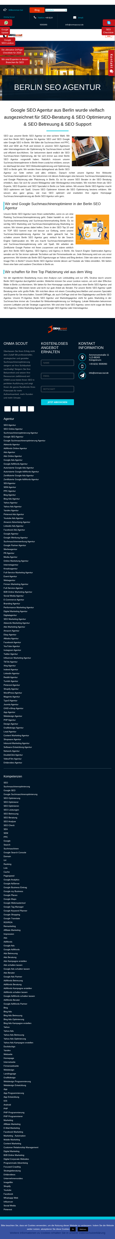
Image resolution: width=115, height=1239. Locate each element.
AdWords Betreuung (13, 980)
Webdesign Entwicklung (15, 1085)
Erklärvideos (9, 1174)
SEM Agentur (10, 487)
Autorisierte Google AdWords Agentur (21, 471)
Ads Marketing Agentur (14, 627)
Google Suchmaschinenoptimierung (20, 794)
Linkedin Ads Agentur (14, 526)
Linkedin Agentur (11, 673)
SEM (6, 833)
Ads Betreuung (11, 953)
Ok (73, 1229)
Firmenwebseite (11, 1066)
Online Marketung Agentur (16, 561)
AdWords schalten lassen (16, 992)
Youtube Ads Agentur (13, 518)
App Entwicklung (11, 1097)
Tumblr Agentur (11, 681)
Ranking (7, 864)
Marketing (8, 1120)
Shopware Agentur (12, 739)
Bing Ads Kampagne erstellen (17, 1023)
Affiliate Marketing (12, 930)
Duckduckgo (9, 1046)
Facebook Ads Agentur (14, 530)
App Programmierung (14, 1093)
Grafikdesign (10, 1077)
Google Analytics (11, 879)
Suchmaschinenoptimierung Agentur (21, 433)
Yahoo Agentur (11, 502)
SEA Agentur (9, 483)
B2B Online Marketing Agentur (18, 592)
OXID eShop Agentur (13, 708)
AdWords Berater (12, 1000)
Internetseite (9, 1062)
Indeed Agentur (11, 669)
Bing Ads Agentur (12, 499)
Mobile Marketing (12, 1139)
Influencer (8, 1201)
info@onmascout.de (74, 24)
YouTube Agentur (12, 646)
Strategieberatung (12, 1170)
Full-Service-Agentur (13, 588)
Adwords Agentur (12, 444)
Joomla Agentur (11, 704)
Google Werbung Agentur (16, 537)
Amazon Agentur (11, 630)
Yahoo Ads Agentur (13, 506)
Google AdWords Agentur (16, 464)
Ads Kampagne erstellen (15, 961)
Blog (37, 10)
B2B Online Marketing (14, 1155)
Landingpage (10, 1073)
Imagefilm (8, 1182)
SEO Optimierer (11, 802)
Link (5, 868)
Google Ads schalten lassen (17, 969)
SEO (6, 782)
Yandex (7, 1050)
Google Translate (12, 918)
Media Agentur (10, 557)
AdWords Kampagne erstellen (18, 988)
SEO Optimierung (12, 798)
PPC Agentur (10, 491)
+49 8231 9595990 (98, 364)
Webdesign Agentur (13, 716)
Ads (5, 938)
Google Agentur (11, 533)
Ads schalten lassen (13, 965)
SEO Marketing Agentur (15, 619)
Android (7, 1104)
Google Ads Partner (13, 976)
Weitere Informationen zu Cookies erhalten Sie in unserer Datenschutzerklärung (57, 1232)
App (5, 1089)
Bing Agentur (10, 495)
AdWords (8, 942)
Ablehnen (83, 1229)
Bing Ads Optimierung (14, 1019)
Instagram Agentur (12, 650)
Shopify (7, 1186)
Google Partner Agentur (15, 545)
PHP (6, 1108)
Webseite (8, 1054)
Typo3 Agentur (10, 700)
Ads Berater (9, 973)
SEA (6, 829)
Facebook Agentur (12, 642)
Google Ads (9, 945)
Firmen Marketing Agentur (16, 584)
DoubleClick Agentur (13, 755)
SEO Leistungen (11, 810)
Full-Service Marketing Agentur (18, 572)
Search (7, 845)
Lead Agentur (10, 731)
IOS (5, 1101)
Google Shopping (12, 914)
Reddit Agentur (11, 677)
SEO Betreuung (11, 813)
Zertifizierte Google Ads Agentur (19, 475)
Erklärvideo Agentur (13, 762)
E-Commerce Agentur (14, 599)
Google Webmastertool (14, 903)
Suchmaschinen (11, 848)
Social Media (10, 1205)
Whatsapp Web (11, 1198)
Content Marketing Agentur (16, 735)
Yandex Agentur (11, 510)
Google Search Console (15, 852)
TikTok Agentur (11, 662)
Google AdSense (11, 883)
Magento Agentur (12, 696)
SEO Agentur (10, 425)
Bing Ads (8, 1011)
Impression (9, 934)
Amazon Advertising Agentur (17, 522)
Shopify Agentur (11, 689)
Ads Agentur (9, 452)
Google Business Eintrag (15, 887)
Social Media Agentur (14, 596)
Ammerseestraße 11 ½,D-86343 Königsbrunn (99, 357)
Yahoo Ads (9, 1031)
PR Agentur (9, 553)
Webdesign (9, 1070)
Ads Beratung (10, 957)
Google (7, 841)
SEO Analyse (10, 821)
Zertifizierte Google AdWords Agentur (21, 479)
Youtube (7, 1190)
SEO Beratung (10, 817)
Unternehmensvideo (13, 1178)
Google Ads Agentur (13, 460)
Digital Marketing (11, 1151)
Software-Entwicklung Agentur (18, 747)
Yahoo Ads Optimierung (15, 1039)
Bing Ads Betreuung (13, 1015)
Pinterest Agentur (12, 685)
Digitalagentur (10, 615)
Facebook (8, 1194)
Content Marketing (12, 1143)
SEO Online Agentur (13, 429)
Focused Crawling (12, 1167)
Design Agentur (11, 724)
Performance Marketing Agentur (19, 607)
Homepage (9, 1058)
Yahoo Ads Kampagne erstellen (18, 1042)
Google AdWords (12, 949)
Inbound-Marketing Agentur (16, 743)
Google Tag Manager (14, 907)
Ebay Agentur (10, 634)
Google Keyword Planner (15, 910)
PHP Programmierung (14, 1112)
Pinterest (8, 1209)
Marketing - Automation (15, 1136)
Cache (7, 872)
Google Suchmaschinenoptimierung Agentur (24, 440)
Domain (7, 856)
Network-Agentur (12, 751)
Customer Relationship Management (21, 1147)
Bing (6, 1007)
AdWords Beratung (13, 984)
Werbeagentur (10, 549)
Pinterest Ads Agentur (14, 514)
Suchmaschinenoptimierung (17, 786)
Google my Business (13, 891)
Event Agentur (10, 576)
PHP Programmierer (13, 1116)
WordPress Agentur (13, 693)
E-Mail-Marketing (12, 1128)
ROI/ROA (8, 922)
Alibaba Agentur (11, 638)
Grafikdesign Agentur (14, 728)
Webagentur (9, 580)
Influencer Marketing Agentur (17, 658)
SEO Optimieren (11, 806)
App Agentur (9, 712)
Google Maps (10, 899)
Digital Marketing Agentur (15, 611)
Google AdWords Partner (15, 1004)
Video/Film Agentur (13, 759)
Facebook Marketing (13, 1132)
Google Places (10, 895)
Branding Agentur (12, 603)
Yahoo (7, 1027)
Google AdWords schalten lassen (19, 996)
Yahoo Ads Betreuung (14, 1035)
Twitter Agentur (11, 654)
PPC (6, 837)
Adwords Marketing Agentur (17, 623)
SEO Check (9, 825)
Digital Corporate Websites (16, 1159)
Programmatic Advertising (16, 1163)
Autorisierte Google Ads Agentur (19, 468)
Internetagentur (11, 565)
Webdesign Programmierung (17, 1081)
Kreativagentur (11, 568)
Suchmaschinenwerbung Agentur (19, 541)
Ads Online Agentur (13, 456)
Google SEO (9, 790)
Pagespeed (9, 876)
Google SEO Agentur (13, 436)
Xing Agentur (10, 665)
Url (5, 860)
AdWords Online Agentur (15, 448)
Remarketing (10, 926)
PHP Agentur (10, 720)
